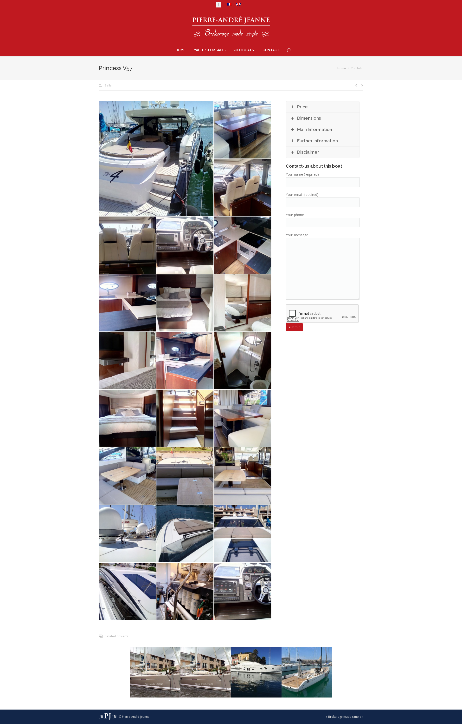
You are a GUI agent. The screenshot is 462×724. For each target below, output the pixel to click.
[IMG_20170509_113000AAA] (127, 591)
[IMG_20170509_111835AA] (127, 303)
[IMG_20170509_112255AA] (243, 419)
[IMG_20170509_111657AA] (127, 245)
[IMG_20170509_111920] (243, 303)
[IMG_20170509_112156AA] (243, 361)
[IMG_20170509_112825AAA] (185, 534)
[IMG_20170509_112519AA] (185, 476)
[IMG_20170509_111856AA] (185, 303)
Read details (155, 661)
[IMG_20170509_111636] (243, 188)
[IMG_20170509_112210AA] (127, 419)
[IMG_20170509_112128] (185, 361)
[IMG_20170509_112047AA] (127, 361)
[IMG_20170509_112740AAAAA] (243, 476)
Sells (108, 85)
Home (341, 68)
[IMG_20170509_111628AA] (243, 130)
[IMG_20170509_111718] (185, 245)
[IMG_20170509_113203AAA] (185, 591)
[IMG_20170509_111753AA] (243, 245)
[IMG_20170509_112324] (127, 476)
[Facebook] (218, 4)
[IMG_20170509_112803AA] (127, 534)
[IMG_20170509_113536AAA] (243, 591)
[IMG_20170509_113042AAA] (156, 158)
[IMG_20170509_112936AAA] (243, 534)
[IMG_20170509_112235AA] (185, 419)
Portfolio (357, 68)
